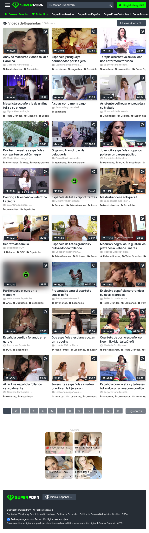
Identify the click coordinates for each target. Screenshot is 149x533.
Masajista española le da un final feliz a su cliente (25, 105)
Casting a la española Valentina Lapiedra (25, 199)
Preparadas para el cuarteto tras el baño (71, 293)
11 (99, 411)
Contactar (12, 514)
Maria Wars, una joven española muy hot (20, 158)
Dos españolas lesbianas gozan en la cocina (73, 339)
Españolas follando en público (117, 158)
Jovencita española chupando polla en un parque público (121, 152)
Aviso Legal (49, 514)
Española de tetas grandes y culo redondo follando (71, 246)
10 (88, 411)
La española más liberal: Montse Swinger (117, 201)
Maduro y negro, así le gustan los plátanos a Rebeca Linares (123, 246)
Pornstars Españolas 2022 (20, 345)
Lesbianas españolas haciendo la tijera (68, 65)
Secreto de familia (16, 244)
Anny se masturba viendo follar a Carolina (26, 59)
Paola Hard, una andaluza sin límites (68, 158)
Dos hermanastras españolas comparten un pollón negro (23, 152)
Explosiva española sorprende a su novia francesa (122, 293)
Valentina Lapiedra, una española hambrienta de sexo (20, 205)
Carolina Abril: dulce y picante (20, 65)
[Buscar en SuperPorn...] (110, 5)
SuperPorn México (63, 14)
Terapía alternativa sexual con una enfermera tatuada (121, 59)
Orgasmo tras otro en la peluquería (68, 152)
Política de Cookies (89, 514)
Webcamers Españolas (19, 298)
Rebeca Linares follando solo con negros (117, 252)
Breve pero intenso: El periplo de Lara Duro (68, 298)
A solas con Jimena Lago (69, 103)
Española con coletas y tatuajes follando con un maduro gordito (122, 386)
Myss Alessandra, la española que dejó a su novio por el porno (20, 111)
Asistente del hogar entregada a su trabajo (122, 105)
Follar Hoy (42, 14)
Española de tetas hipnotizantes (74, 197)
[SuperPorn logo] (27, 6)
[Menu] (7, 5)
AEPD (119, 523)
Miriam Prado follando (67, 201)
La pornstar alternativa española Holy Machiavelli (117, 65)
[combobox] (80, 5)
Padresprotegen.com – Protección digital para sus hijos (39, 519)
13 (118, 411)
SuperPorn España (89, 14)
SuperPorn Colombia (116, 14)
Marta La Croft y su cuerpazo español (117, 345)
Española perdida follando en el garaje (24, 339)
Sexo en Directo (18, 14)
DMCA (125, 514)
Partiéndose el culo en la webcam (20, 293)
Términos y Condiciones (30, 514)
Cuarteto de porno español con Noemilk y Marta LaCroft (121, 339)
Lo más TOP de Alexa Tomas (68, 345)
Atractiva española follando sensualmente (22, 386)
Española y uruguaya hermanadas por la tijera (69, 59)
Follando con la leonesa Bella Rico (117, 298)
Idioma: (59, 497)
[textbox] (77, 5)
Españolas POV (15, 248)
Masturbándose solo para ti (119, 197)
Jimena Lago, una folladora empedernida (68, 107)
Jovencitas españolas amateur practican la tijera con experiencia (73, 386)
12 (108, 411)
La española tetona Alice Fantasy (68, 252)
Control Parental (107, 523)
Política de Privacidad (67, 514)
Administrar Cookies (110, 514)
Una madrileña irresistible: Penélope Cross (117, 111)
